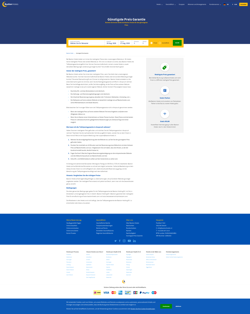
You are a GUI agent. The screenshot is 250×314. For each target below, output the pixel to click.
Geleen (108, 259)
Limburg (68, 265)
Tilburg (128, 265)
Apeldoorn (88, 265)
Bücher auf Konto (102, 228)
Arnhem (88, 259)
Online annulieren (72, 231)
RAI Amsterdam (150, 262)
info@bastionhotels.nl (165, 228)
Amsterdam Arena (150, 257)
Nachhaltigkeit (131, 233)
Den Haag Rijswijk (90, 277)
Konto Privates (71, 233)
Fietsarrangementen (171, 254)
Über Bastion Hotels (132, 223)
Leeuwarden (109, 275)
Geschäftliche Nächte (103, 223)
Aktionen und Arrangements (197, 4)
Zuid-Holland (69, 275)
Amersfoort (89, 257)
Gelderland (69, 257)
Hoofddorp (109, 270)
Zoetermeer (129, 272)
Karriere (128, 231)
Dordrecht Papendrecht (111, 254)
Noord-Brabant (70, 267)
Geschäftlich (170, 4)
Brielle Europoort (90, 272)
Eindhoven (109, 257)
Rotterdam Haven (150, 265)
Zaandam (128, 275)
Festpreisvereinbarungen (104, 226)
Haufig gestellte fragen (73, 223)
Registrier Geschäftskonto (104, 233)
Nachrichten (130, 226)
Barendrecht (89, 267)
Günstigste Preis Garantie (134, 236)
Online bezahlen (71, 226)
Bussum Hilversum (90, 275)
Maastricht (108, 277)
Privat (155, 43)
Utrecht (68, 272)
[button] (243, 4)
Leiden (108, 272)
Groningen (69, 259)
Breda (87, 270)
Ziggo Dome (149, 267)
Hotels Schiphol (150, 254)
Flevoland (68, 262)
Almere (88, 254)
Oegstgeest (129, 257)
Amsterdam (89, 262)
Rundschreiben (131, 228)
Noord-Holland (70, 270)
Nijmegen (128, 254)
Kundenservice (214, 4)
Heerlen (108, 267)
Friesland (68, 254)
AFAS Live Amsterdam (151, 259)
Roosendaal (129, 259)
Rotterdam (128, 262)
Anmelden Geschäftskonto (105, 231)
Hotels (159, 4)
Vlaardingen (129, 270)
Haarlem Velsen (110, 265)
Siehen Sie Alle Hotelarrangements (174, 257)
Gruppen (182, 4)
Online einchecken (72, 228)
